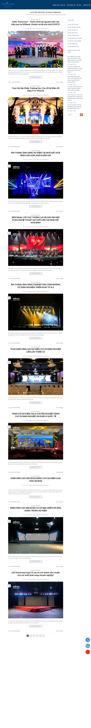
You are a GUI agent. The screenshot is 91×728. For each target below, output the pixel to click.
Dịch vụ (62, 5)
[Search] (89, 5)
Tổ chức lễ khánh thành (73, 35)
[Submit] (81, 114)
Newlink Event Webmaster (42, 28)
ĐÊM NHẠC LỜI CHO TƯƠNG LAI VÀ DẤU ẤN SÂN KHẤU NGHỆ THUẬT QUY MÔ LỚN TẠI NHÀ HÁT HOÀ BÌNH (36, 220)
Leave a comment (59, 82)
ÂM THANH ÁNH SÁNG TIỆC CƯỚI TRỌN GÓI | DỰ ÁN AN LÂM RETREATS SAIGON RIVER (74, 79)
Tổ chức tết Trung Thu (73, 24)
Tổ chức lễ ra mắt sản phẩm (74, 41)
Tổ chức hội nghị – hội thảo (74, 27)
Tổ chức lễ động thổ (72, 43)
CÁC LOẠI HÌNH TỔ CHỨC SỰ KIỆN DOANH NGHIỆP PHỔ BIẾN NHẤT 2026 (74, 106)
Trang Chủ (55, 5)
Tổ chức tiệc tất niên (72, 30)
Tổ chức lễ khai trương (73, 46)
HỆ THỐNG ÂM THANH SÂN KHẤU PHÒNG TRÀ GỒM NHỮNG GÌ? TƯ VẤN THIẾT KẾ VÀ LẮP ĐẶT (74, 59)
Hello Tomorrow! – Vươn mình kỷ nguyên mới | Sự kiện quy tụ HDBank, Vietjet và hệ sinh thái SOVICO (75, 97)
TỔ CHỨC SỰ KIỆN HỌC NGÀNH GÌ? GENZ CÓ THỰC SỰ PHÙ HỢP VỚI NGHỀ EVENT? (75, 69)
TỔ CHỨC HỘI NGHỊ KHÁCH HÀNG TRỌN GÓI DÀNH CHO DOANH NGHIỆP (75, 88)
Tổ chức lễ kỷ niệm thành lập (74, 38)
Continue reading (36, 77)
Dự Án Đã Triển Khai (35, 19)
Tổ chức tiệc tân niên (72, 32)
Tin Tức (78, 5)
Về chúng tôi (71, 5)
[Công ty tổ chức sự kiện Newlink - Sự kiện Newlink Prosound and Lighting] (8, 4)
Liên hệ (85, 5)
